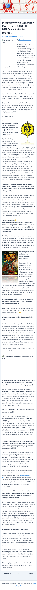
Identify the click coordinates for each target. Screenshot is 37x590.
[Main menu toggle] (33, 7)
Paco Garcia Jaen (25, 40)
